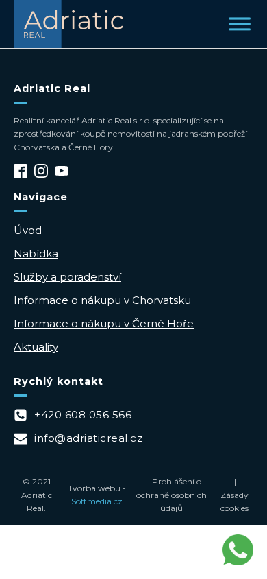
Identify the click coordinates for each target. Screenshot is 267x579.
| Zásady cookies (234, 494)
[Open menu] (239, 24)
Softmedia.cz (97, 501)
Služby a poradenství (67, 276)
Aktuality (36, 346)
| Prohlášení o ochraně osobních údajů (171, 494)
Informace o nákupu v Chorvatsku (102, 300)
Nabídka (36, 253)
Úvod (28, 230)
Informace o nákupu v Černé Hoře (104, 323)
